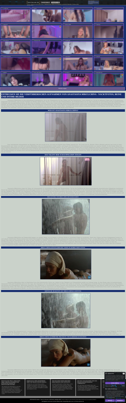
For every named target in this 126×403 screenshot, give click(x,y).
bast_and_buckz (37, 72)
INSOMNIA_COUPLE (101, 40)
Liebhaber (91, 3)
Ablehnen (110, 400)
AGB (77, 399)
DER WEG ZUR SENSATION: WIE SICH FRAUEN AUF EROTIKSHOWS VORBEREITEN (87, 382)
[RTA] (123, 385)
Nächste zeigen (62, 88)
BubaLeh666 (68, 24)
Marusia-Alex (37, 40)
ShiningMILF (99, 8)
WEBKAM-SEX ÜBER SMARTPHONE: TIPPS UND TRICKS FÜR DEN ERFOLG (36, 381)
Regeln (94, 399)
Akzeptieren (120, 400)
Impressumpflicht (65, 399)
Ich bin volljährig (115, 383)
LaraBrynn (5, 8)
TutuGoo (98, 24)
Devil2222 (67, 72)
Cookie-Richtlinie (72, 399)
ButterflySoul (99, 72)
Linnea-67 (5, 24)
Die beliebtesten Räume (93, 2)
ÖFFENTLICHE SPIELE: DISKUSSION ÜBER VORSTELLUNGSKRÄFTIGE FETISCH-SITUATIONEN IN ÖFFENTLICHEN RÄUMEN (10, 382)
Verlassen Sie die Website (110, 385)
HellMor (5, 72)
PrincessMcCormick (69, 8)
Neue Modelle (91, 1)
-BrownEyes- (6, 40)
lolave (35, 8)
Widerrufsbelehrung (82, 399)
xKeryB (98, 56)
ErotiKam (28, 4)
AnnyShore (67, 56)
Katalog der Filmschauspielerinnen (37, 4)
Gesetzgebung (89, 399)
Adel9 (35, 56)
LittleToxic (36, 24)
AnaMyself (67, 40)
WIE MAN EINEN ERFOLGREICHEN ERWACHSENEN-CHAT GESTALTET (61, 381)
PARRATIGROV (7, 56)
